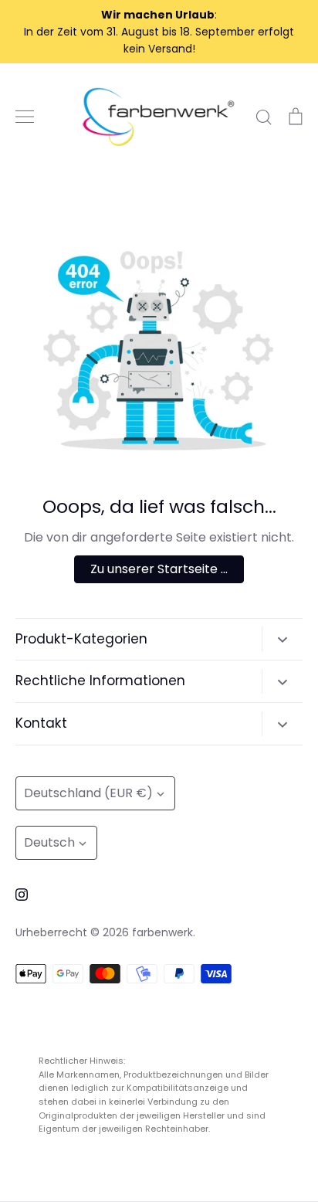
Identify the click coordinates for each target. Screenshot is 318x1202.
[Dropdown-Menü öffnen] (282, 638)
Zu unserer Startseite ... (159, 569)
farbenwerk (162, 932)
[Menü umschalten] (25, 116)
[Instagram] (21, 894)
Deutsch (49, 842)
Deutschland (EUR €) (88, 793)
